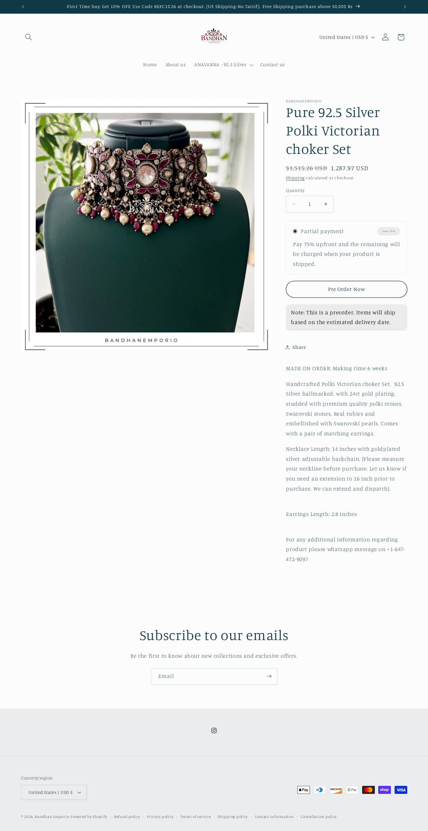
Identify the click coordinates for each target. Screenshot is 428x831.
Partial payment (322, 231)
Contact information (274, 816)
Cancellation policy (319, 816)
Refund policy (127, 816)
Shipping (295, 177)
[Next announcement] (405, 6)
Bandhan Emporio (52, 816)
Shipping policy (233, 816)
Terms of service (195, 816)
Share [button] (299, 347)
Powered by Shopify (89, 816)
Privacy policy (160, 816)
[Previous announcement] (23, 6)
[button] (28, 37)
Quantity (295, 190)
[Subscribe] (269, 676)
